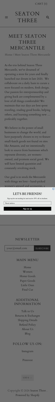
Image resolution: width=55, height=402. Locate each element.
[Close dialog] (53, 189)
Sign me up (27, 208)
